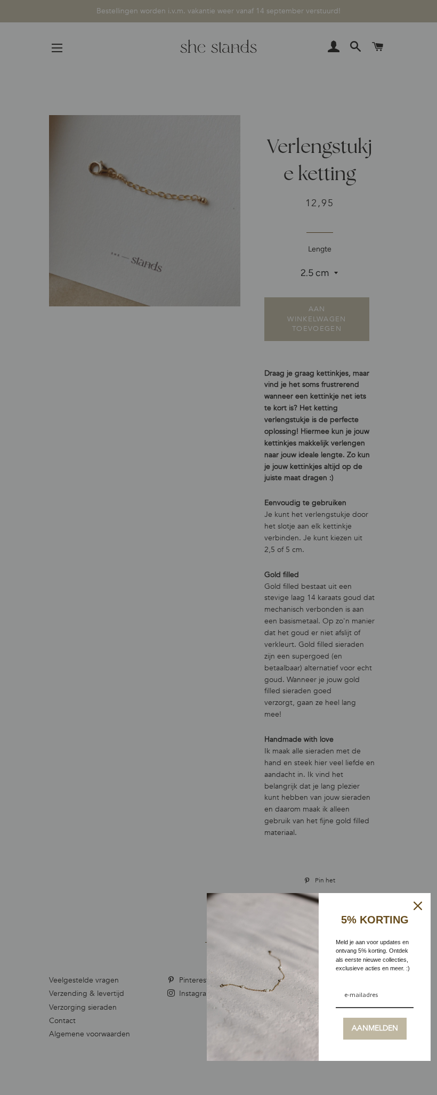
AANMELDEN (375, 1028)
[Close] (418, 906)
